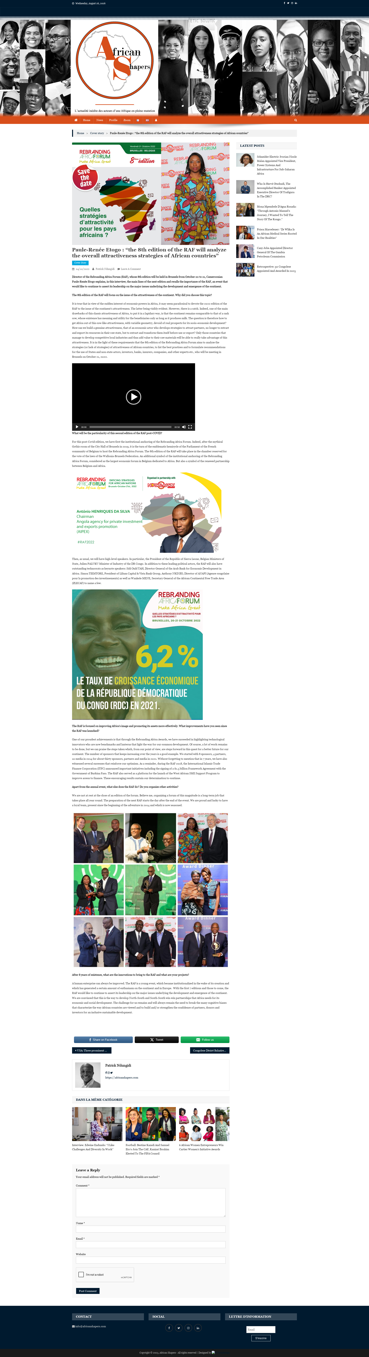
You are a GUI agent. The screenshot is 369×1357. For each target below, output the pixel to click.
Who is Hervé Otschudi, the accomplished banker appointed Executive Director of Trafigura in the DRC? (276, 190)
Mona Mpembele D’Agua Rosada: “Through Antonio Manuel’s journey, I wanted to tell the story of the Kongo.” (276, 213)
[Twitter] (111, 1072)
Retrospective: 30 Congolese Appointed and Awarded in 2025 (276, 268)
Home (86, 120)
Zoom (127, 120)
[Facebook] (106, 1072)
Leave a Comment (131, 269)
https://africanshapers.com (121, 1077)
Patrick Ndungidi (105, 269)
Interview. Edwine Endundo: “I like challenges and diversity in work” (93, 1147)
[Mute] (184, 427)
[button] (133, 397)
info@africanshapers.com (90, 1326)
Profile (113, 120)
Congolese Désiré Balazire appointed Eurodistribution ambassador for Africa (211, 1050)
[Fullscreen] (190, 427)
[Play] (77, 427)
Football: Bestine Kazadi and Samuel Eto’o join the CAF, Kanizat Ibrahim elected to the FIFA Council (147, 1149)
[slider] (130, 427)
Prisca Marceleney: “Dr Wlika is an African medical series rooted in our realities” (277, 233)
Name (80, 1223)
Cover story (80, 262)
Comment (83, 1185)
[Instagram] (108, 1072)
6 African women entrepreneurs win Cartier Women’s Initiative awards (201, 1147)
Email (80, 1238)
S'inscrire (261, 1338)
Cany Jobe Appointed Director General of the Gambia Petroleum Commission (275, 252)
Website (81, 1254)
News (99, 120)
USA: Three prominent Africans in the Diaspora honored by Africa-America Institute (94, 1050)
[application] (133, 397)
